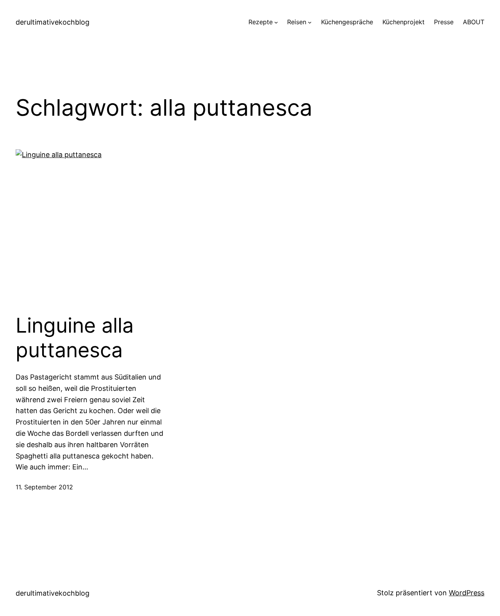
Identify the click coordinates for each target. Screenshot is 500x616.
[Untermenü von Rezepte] (276, 22)
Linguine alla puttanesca (75, 337)
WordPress (466, 593)
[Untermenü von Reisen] (310, 22)
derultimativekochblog (52, 22)
